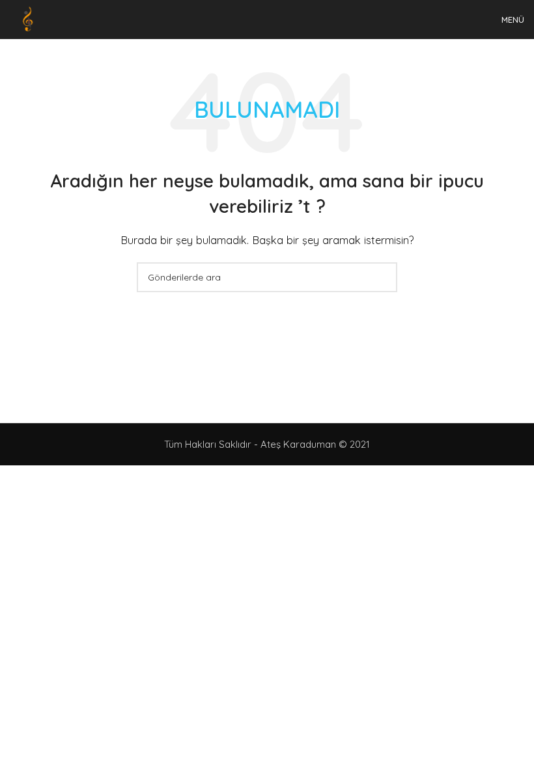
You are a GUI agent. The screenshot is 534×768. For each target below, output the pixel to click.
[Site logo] (29, 18)
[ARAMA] (382, 277)
